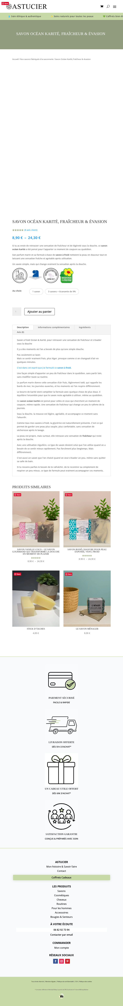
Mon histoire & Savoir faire (61, 866)
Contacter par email (61, 934)
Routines (62, 904)
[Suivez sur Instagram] (61, 961)
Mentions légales (50, 981)
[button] (36, 292)
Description (23, 327)
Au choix (16, 290)
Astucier (61, 862)
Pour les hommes (62, 908)
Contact (61, 871)
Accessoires (61, 912)
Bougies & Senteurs (61, 917)
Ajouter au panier (39, 312)
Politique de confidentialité (65, 981)
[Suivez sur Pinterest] (67, 961)
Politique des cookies (85, 981)
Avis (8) (20, 332)
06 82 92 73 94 (61, 929)
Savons (61, 891)
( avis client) (30, 230)
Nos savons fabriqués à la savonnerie (36, 59)
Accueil (15, 59)
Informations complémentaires (54, 327)
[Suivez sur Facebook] (55, 961)
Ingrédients (85, 327)
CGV (76, 981)
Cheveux (61, 899)
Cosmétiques (61, 895)
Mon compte (61, 947)
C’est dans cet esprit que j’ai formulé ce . (44, 367)
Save (6, 3)
